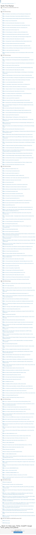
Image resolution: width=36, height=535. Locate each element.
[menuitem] (0, 2)
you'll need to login (22, 531)
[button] (0, 0)
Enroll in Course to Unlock (18, 532)
